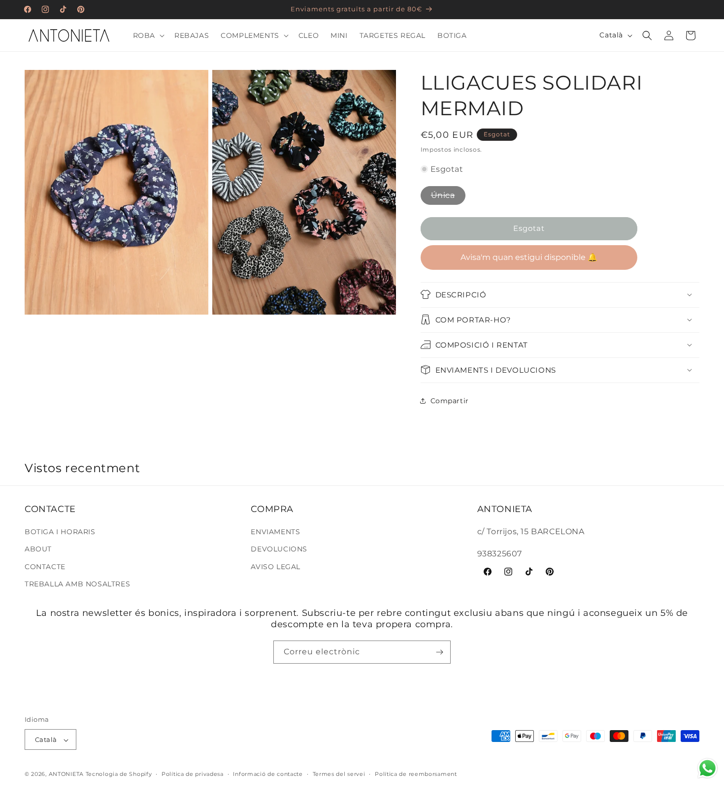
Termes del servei (339, 774)
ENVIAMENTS (275, 532)
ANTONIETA (66, 774)
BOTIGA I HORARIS (60, 532)
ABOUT (38, 549)
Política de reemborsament (416, 774)
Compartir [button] (449, 400)
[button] (147, 35)
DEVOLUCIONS (279, 549)
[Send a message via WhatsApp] (707, 768)
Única (443, 194)
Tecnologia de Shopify (119, 774)
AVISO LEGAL (275, 566)
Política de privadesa (193, 774)
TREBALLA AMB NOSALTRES (77, 583)
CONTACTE (45, 566)
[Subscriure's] (439, 652)
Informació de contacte (267, 774)
